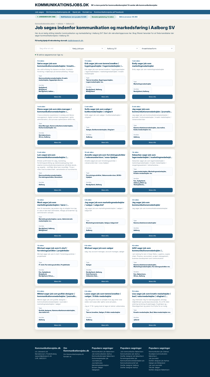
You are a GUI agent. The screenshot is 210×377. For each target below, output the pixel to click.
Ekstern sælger (97, 367)
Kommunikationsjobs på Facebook (109, 12)
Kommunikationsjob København (103, 356)
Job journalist (154, 358)
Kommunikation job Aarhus (130, 354)
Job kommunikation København (131, 351)
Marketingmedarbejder (100, 365)
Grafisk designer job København (132, 356)
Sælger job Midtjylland (157, 363)
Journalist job (97, 361)
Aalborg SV (70, 23)
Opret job (76, 12)
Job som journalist (155, 365)
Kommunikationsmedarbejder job (132, 361)
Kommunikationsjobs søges (45, 23)
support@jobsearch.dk (43, 356)
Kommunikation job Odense (159, 351)
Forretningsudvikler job (128, 358)
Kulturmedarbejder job (100, 358)
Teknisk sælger (154, 367)
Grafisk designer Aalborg (129, 365)
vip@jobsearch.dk (75, 40)
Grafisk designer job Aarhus (159, 361)
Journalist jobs (97, 363)
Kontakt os (87, 12)
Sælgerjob (95, 370)
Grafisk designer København (159, 370)
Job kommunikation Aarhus (102, 354)
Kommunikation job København (103, 351)
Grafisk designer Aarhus (129, 367)
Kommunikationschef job (129, 363)
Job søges (39, 12)
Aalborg (60, 23)
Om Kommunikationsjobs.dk (58, 12)
